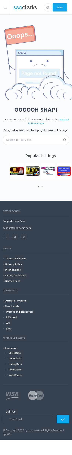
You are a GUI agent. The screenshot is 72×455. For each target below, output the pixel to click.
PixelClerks (15, 369)
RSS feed (11, 317)
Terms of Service (15, 258)
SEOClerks (15, 352)
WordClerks (15, 375)
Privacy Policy (13, 264)
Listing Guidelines (15, 275)
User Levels (12, 306)
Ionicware (11, 348)
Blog (8, 328)
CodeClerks (15, 358)
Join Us (11, 411)
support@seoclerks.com (17, 227)
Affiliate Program (15, 300)
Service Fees (12, 280)
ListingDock (15, 363)
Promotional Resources (19, 311)
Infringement (13, 269)
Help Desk (19, 220)
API (7, 322)
